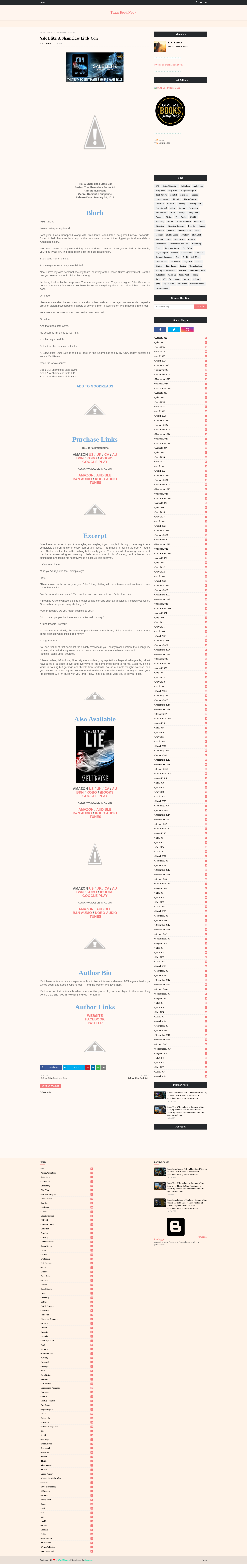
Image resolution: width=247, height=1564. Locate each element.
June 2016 (181, 897)
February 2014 (181, 1026)
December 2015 (181, 925)
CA (106, 454)
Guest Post (199, 221)
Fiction (169, 217)
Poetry (159, 248)
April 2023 (181, 521)
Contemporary (195, 204)
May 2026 (181, 351)
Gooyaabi (88, 1560)
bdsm (195, 275)
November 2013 (181, 1040)
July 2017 (181, 838)
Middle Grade (172, 235)
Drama (182, 208)
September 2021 (181, 608)
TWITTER (95, 1023)
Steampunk (175, 261)
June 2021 (181, 622)
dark (158, 279)
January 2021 (181, 645)
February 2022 (181, 585)
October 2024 (181, 439)
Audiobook (198, 186)
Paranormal (161, 244)
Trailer (183, 266)
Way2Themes (64, 1560)
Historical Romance (176, 226)
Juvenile (171, 230)
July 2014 (181, 1003)
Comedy (181, 204)
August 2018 (181, 778)
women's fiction (197, 284)
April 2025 (181, 411)
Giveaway (160, 221)
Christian (160, 204)
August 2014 (181, 998)
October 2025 (181, 384)
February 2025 (181, 420)
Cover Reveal (161, 208)
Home (42, 2)
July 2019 (181, 728)
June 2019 (181, 732)
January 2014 (181, 1030)
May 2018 (181, 792)
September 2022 (181, 553)
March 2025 (181, 416)
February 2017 (181, 861)
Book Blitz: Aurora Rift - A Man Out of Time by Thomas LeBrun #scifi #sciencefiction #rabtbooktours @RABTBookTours (187, 1095)
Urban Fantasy (196, 266)
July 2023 (181, 507)
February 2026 (181, 365)
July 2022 (181, 562)
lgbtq (158, 284)
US (91, 454)
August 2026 (181, 338)
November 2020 (181, 654)
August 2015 (181, 943)
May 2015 (181, 957)
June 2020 (181, 677)
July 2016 (181, 893)
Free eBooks (181, 217)
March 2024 (181, 471)
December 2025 (181, 374)
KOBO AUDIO (106, 479)
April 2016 (181, 906)
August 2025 (181, 393)
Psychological (162, 253)
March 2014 (181, 1021)
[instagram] (205, 2)
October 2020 (181, 659)
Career (195, 195)
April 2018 (181, 796)
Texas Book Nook (123, 12)
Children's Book (190, 199)
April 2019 (181, 741)
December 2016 (181, 870)
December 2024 (181, 429)
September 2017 (181, 829)
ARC (157, 186)
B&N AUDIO (82, 479)
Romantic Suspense (164, 257)
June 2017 (181, 842)
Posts (161, 140)
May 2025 (181, 407)
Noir (169, 239)
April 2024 (181, 466)
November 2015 (181, 929)
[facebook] (196, 2)
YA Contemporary (197, 270)
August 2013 (181, 1053)
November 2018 (181, 764)
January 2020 (181, 700)
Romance (199, 253)
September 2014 (181, 994)
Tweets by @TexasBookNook (168, 65)
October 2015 (181, 934)
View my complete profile (178, 46)
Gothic (170, 221)
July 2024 (181, 452)
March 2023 (181, 526)
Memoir (159, 235)
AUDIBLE (103, 475)
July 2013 (181, 1058)
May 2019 (181, 737)
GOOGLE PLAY (94, 462)
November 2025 (181, 379)
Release (174, 253)
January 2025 (181, 425)
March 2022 (181, 581)
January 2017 (181, 865)
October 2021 (181, 604)
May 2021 (181, 627)
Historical (160, 226)
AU (114, 454)
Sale (177, 257)
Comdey (170, 204)
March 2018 (181, 801)
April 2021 (181, 631)
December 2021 (181, 595)
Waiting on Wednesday (166, 270)
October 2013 (181, 1044)
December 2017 (181, 815)
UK (98, 454)
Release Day (186, 253)
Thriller (159, 266)
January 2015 (181, 975)
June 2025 (181, 402)
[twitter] (201, 2)
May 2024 (181, 462)
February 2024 (181, 475)
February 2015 (181, 971)
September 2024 (181, 443)
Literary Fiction (184, 230)
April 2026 (181, 356)
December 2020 (181, 650)
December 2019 (181, 705)
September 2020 (181, 663)
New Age (159, 239)
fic (170, 279)
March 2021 (181, 636)
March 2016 (181, 911)
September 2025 (181, 388)
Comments (164, 143)
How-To (191, 226)
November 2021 (181, 599)
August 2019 (181, 723)
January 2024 (181, 480)
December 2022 (181, 540)
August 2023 (181, 503)
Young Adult (184, 275)
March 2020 (181, 691)
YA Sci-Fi (172, 275)
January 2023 (181, 535)
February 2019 (181, 751)
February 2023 (181, 530)
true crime (182, 284)
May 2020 (181, 682)
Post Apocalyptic (172, 248)
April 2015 (181, 962)
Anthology (185, 186)
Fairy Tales (193, 213)
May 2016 (181, 902)
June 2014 (181, 1007)
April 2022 (181, 576)
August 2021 (181, 613)
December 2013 (181, 1035)
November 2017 (181, 819)
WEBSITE (95, 1016)
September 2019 (181, 718)
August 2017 (181, 833)
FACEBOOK (95, 1019)
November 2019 (181, 709)
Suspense (188, 261)
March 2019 (181, 746)
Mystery (185, 235)
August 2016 (181, 888)
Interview (160, 230)
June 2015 (181, 952)
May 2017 (181, 847)
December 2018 (181, 760)
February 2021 (181, 640)
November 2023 (181, 489)
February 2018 (181, 806)
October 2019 (181, 714)
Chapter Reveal (162, 199)
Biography (160, 190)
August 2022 (181, 558)
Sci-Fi (185, 257)
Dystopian (193, 208)
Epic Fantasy (161, 213)
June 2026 (181, 347)
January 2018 (181, 810)
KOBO (92, 458)
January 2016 (181, 920)
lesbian (196, 279)
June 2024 (181, 457)
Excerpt (182, 213)
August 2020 (181, 668)
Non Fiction (179, 239)
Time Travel (171, 266)
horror (187, 279)
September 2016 (181, 884)
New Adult (196, 235)
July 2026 (181, 342)
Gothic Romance (184, 221)
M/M (197, 230)
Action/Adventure (170, 186)
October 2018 (181, 769)
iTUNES (95, 482)
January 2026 (181, 370)
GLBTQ (193, 217)
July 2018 (181, 783)
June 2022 (181, 567)
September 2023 (181, 498)
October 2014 (181, 989)
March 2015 (181, 966)
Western (182, 270)
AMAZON (85, 475)
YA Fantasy (160, 275)
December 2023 (181, 484)
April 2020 (181, 686)
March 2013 (181, 1076)
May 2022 (181, 572)
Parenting (196, 244)
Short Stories (161, 261)
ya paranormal (162, 288)
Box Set (173, 195)
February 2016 (181, 916)
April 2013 (181, 1072)
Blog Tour (172, 190)
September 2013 (181, 1049)
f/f (164, 279)
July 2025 (181, 397)
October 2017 (181, 824)
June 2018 (181, 787)
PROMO (191, 239)
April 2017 (181, 851)
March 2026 (181, 361)
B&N (80, 458)
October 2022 (181, 549)
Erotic (172, 213)
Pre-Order (187, 248)
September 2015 (181, 939)
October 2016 (181, 879)
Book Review (161, 195)
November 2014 (181, 984)
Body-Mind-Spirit (188, 190)
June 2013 (181, 1062)
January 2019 (181, 755)
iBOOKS (106, 458)
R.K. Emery (45, 43)
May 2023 (181, 517)
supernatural (169, 284)
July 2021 (181, 618)
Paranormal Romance (179, 244)
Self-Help (195, 257)
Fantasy (159, 217)
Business (184, 195)
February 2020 (181, 695)
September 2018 (181, 773)
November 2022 (181, 544)
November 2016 (181, 874)
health (177, 279)
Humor (202, 226)
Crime (173, 208)
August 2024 (181, 448)
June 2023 (181, 512)
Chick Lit (175, 199)
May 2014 (181, 1012)
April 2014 (181, 1017)
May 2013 (181, 1067)
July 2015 (181, 948)
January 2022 (181, 590)
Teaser (198, 261)
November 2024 (181, 434)
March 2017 (181, 856)
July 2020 (181, 673)
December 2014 (181, 980)
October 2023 (181, 494)
